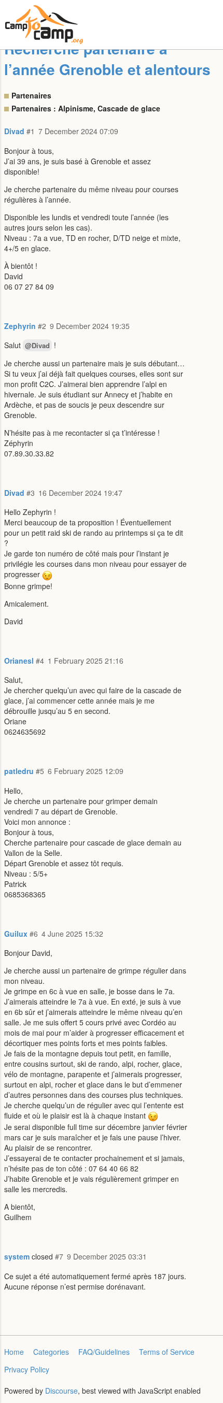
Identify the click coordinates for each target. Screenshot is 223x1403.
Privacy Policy (26, 1369)
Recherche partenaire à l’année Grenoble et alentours (107, 59)
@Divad (37, 345)
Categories (51, 1352)
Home (14, 1352)
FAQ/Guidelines (104, 1352)
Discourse (61, 1390)
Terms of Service (166, 1352)
